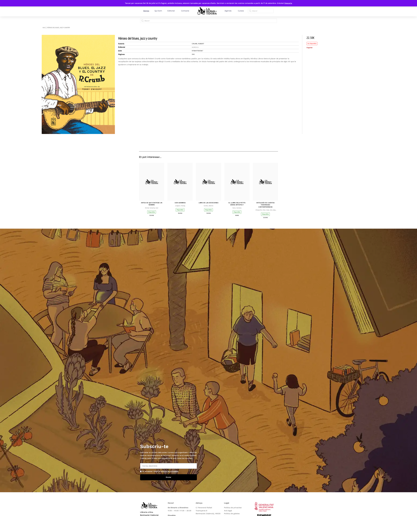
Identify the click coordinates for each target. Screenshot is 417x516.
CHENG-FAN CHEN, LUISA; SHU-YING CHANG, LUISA (265, 210)
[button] (260, 145)
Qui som (158, 11)
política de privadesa (169, 471)
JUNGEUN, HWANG (180, 205)
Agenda (228, 11)
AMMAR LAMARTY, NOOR (151, 208)
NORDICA (195, 47)
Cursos (241, 11)
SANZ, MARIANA (236, 208)
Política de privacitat (233, 508)
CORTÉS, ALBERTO (208, 205)
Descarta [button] (288, 3)
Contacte (185, 11)
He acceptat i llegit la (160, 471)
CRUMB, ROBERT (198, 44)
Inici (44, 27)
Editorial (171, 11)
